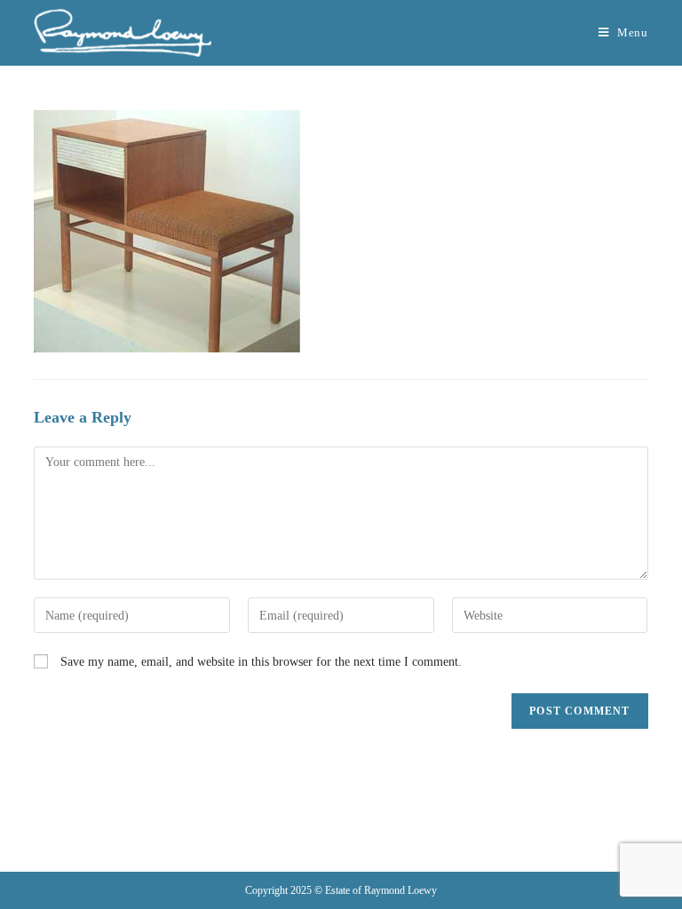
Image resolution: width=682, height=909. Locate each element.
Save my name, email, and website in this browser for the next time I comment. (261, 661)
